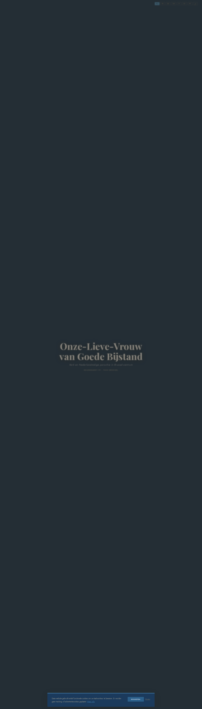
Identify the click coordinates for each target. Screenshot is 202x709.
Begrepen (135, 699)
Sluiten (147, 699)
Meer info (91, 701)
